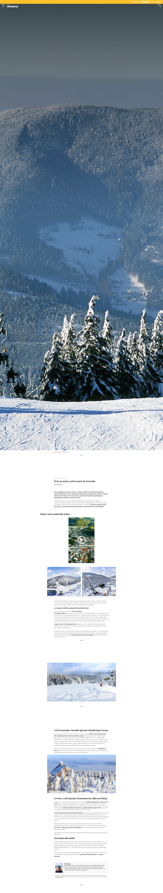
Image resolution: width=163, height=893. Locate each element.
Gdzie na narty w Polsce (101, 876)
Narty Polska (92, 876)
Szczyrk (59, 876)
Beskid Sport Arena (66, 876)
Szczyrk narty (73, 876)
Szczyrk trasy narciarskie (81, 876)
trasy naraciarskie (59, 877)
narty (88, 876)
